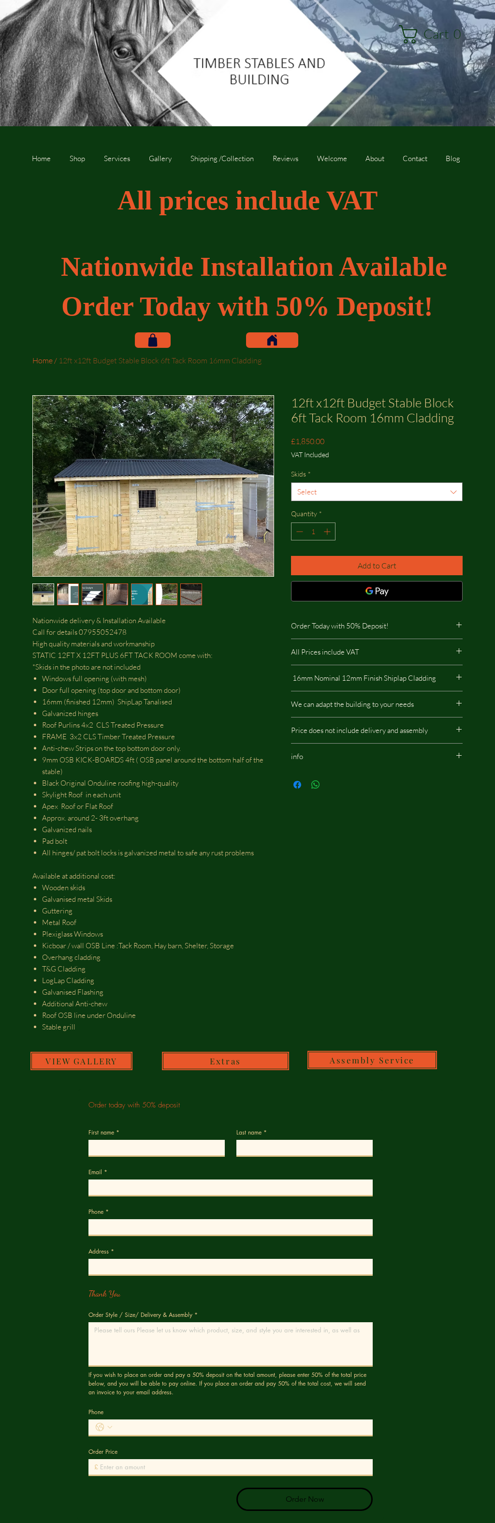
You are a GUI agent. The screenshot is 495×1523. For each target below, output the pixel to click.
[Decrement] (298, 531)
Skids (301, 474)
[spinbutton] (313, 531)
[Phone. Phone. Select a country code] (104, 1427)
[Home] (272, 340)
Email (97, 1172)
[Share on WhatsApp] (315, 785)
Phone (98, 1211)
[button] (434, 34)
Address (101, 1251)
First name (103, 1132)
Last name (251, 1132)
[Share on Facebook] (297, 785)
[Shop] (153, 340)
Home (42, 360)
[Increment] (328, 531)
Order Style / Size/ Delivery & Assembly (143, 1314)
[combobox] (377, 491)
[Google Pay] (377, 591)
